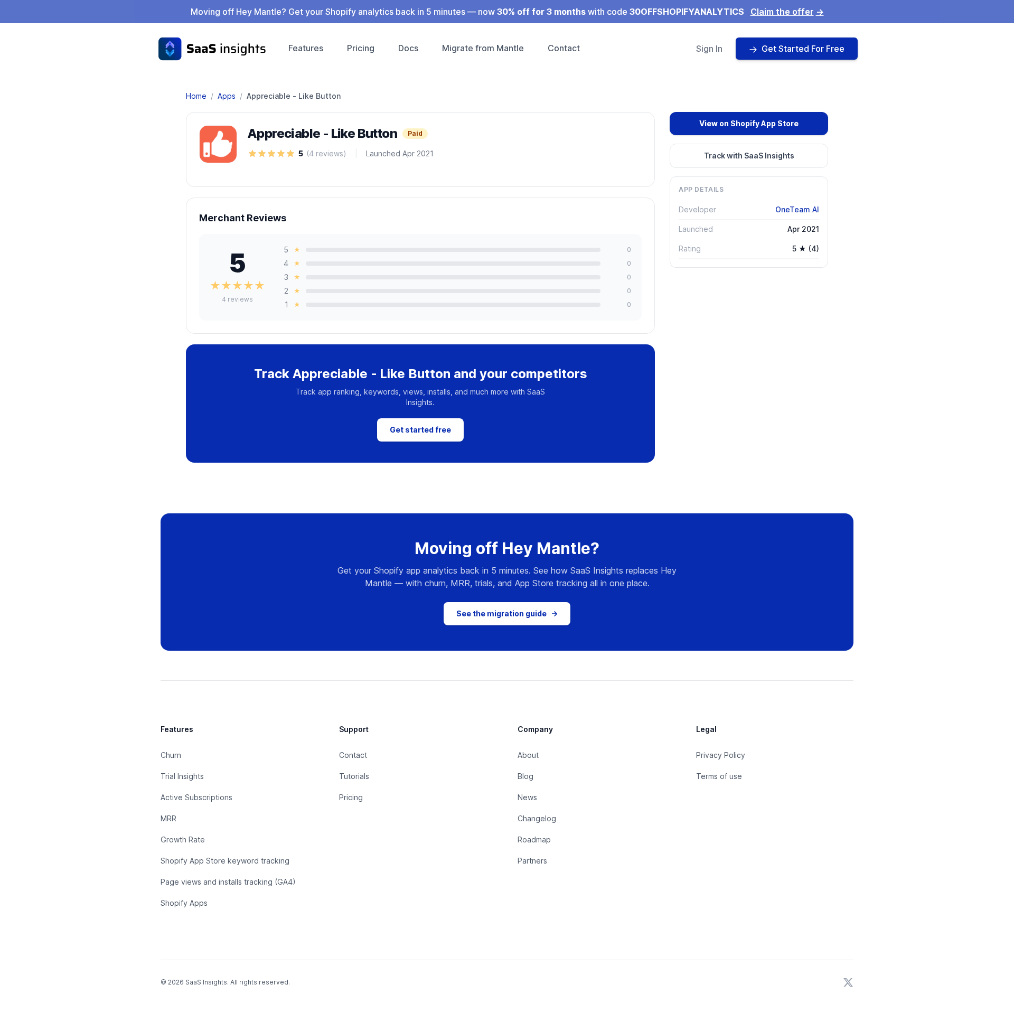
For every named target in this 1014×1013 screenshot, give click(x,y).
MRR (168, 818)
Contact (564, 48)
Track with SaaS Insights (749, 155)
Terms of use (719, 776)
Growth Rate (183, 839)
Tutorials (354, 776)
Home (196, 95)
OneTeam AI (797, 209)
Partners (532, 860)
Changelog (537, 818)
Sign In (709, 48)
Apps (227, 95)
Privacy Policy (720, 755)
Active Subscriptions (196, 797)
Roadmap (534, 839)
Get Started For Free (803, 48)
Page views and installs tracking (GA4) (228, 881)
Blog (525, 776)
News (527, 797)
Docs (408, 48)
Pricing (360, 48)
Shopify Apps (184, 902)
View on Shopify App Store (749, 123)
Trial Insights (182, 776)
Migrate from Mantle (483, 48)
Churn (171, 755)
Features (305, 48)
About (528, 755)
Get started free (420, 429)
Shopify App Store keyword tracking (225, 860)
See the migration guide (507, 613)
